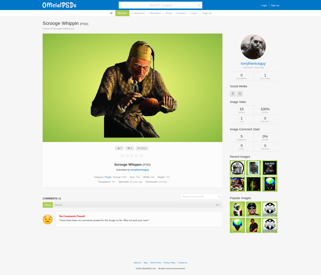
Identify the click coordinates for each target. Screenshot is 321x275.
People (108, 177)
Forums (181, 13)
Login (264, 5)
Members (155, 13)
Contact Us (182, 263)
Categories (138, 13)
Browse (122, 13)
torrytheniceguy (140, 169)
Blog (169, 13)
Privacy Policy (169, 263)
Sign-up (275, 5)
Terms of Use (155, 263)
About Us (137, 263)
